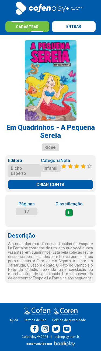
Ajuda (13, 320)
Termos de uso (35, 320)
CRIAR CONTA (50, 184)
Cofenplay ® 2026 (35, 337)
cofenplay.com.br (67, 337)
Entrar (73, 26)
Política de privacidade (69, 320)
